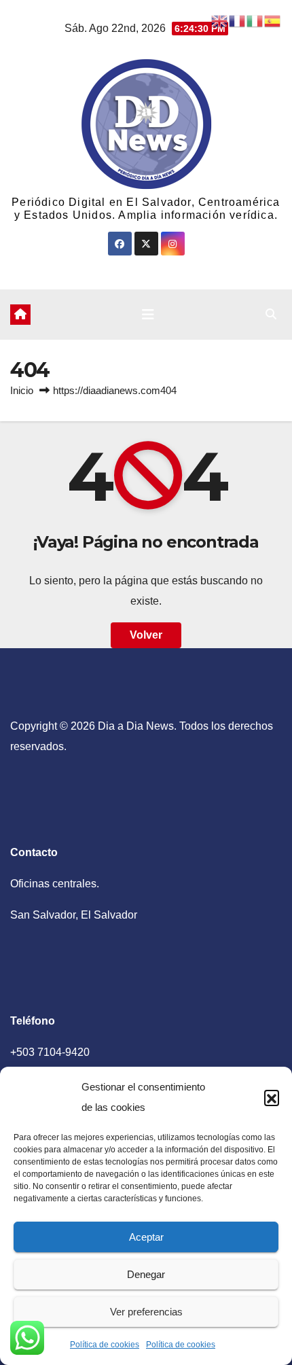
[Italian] (255, 20)
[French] (238, 20)
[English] (220, 20)
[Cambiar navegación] (148, 314)
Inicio (21, 390)
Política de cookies (104, 1344)
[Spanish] (273, 20)
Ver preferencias (146, 1311)
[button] (271, 1097)
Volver (146, 635)
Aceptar (146, 1237)
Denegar (146, 1274)
